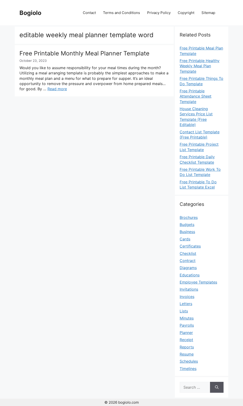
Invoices (187, 296)
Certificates (190, 246)
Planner (186, 332)
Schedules (189, 361)
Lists (184, 311)
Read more (57, 88)
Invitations (189, 289)
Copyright (186, 12)
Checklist (188, 253)
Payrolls (187, 325)
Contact (89, 12)
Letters (186, 303)
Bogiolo (30, 12)
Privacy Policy (159, 12)
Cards (185, 239)
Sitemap (208, 12)
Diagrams (188, 267)
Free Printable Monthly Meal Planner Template (84, 53)
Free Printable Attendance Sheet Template (195, 96)
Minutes (187, 318)
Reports (187, 347)
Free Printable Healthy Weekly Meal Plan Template (200, 66)
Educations (190, 275)
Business (187, 231)
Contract (188, 260)
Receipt (186, 339)
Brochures (189, 217)
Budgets (187, 224)
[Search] (217, 387)
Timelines (188, 368)
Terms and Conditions (121, 12)
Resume (187, 354)
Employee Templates (198, 282)
